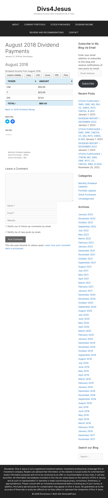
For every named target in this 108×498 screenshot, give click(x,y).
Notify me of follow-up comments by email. (29, 226)
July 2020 (83, 315)
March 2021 (84, 282)
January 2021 (85, 290)
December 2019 (86, 343)
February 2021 (86, 286)
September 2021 (87, 262)
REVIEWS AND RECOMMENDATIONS (47, 32)
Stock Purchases (87, 194)
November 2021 (86, 254)
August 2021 (85, 266)
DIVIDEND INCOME (84, 24)
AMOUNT (44, 81)
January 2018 (85, 431)
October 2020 (85, 302)
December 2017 (86, 435)
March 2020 (84, 331)
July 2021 (83, 270)
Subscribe (88, 83)
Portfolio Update (87, 190)
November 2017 (86, 439)
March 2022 (84, 238)
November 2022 (86, 218)
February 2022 (86, 242)
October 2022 (85, 222)
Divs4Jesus (54, 8)
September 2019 (87, 355)
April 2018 (83, 419)
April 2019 (83, 375)
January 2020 (85, 339)
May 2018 (83, 415)
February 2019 (86, 383)
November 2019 (86, 347)
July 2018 (83, 407)
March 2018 (84, 423)
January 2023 (85, 214)
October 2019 (85, 351)
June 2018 (83, 411)
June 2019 (83, 367)
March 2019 (84, 379)
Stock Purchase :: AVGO (18, 155)
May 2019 (83, 371)
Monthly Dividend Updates (19, 152)
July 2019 (83, 363)
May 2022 (83, 234)
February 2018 (86, 427)
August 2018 (85, 403)
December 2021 (86, 250)
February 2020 (86, 335)
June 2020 (84, 318)
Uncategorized (86, 198)
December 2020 (86, 294)
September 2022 (87, 226)
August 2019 (85, 359)
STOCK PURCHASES (60, 24)
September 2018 (87, 399)
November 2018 (86, 395)
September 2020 (87, 307)
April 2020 (83, 327)
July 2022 (83, 230)
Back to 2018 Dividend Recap (20, 109)
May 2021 (83, 274)
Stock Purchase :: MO (17, 158)
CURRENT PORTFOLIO (34, 24)
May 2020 (83, 323)
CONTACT (73, 32)
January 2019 (85, 387)
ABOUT (15, 24)
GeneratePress (69, 494)
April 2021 (83, 278)
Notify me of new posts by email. (24, 232)
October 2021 (85, 258)
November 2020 (87, 298)
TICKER (11, 81)
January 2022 (85, 246)
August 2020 (85, 310)
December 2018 (86, 391)
